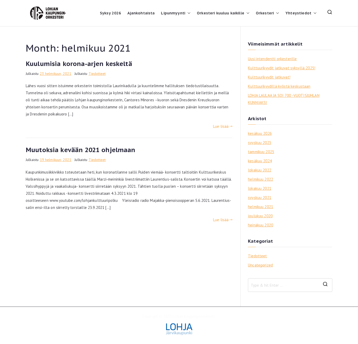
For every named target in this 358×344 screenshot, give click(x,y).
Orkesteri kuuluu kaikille (220, 12)
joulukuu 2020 (260, 215)
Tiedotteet (97, 73)
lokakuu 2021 (259, 188)
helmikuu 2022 (260, 179)
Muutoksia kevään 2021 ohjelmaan (80, 150)
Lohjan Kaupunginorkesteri (194, 316)
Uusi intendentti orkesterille (272, 58)
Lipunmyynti (173, 12)
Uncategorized (260, 265)
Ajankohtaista (141, 12)
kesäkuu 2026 (260, 133)
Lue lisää (221, 126)
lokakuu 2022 (259, 170)
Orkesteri (265, 12)
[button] (188, 13)
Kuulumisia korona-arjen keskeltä (79, 64)
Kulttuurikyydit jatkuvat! (269, 77)
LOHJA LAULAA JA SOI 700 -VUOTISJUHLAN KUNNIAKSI (283, 99)
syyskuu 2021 (259, 197)
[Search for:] (290, 285)
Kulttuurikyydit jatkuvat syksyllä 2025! (281, 67)
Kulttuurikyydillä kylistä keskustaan (279, 86)
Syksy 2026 (110, 12)
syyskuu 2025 (259, 142)
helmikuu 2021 (260, 206)
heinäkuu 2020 (260, 225)
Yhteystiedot (298, 12)
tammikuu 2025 (261, 151)
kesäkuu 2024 (260, 160)
